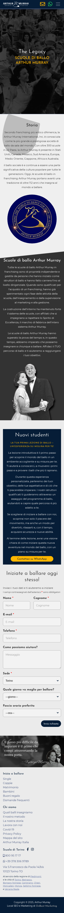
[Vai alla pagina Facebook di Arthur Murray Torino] (28, 849)
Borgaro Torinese (12, 882)
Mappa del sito (12, 838)
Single (7, 778)
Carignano (27, 882)
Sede (6, 673)
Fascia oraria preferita (18, 705)
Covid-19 (8, 829)
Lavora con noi (12, 825)
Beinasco (27, 879)
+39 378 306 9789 (17, 861)
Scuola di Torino (13, 849)
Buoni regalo (11, 795)
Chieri (37, 882)
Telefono (9, 631)
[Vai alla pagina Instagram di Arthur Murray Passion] (32, 849)
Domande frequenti (16, 800)
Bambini (8, 791)
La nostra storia (13, 820)
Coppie (7, 783)
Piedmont (35, 876)
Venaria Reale (12, 889)
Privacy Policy (12, 833)
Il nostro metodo (14, 816)
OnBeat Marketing (46, 906)
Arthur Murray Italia (16, 842)
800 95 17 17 (13, 855)
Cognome (40, 598)
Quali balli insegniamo (17, 812)
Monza (18, 886)
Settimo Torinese (32, 886)
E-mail (8, 614)
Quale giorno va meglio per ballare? (28, 689)
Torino (18, 879)
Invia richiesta (51, 724)
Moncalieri (8, 886)
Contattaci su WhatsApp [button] (32, 559)
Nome (7, 598)
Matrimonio (10, 787)
